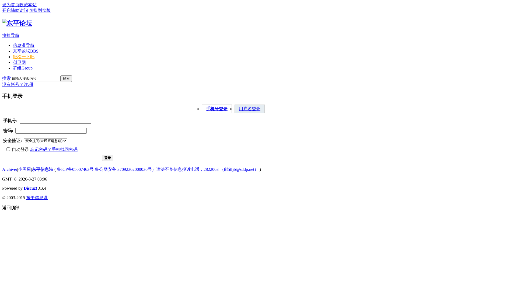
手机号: (10, 120)
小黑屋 (24, 169)
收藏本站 (28, 4)
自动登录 (20, 149)
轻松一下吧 (23, 56)
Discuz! (30, 188)
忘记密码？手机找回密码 (54, 149)
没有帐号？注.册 (17, 84)
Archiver (9, 169)
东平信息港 (42, 169)
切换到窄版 (40, 10)
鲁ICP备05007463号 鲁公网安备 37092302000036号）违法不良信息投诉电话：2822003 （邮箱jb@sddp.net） (157, 169)
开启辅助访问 (15, 10)
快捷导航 (10, 35)
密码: (8, 130)
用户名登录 (249, 108)
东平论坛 (26, 51)
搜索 (6, 78)
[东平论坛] (17, 23)
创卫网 (19, 62)
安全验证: (12, 140)
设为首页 (10, 4)
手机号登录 (217, 108)
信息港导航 (23, 45)
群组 (23, 68)
